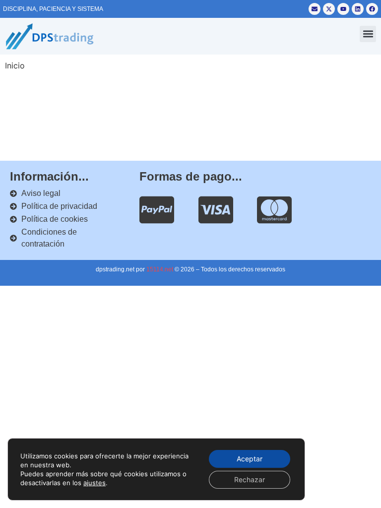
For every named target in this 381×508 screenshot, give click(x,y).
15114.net (159, 269)
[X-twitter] (329, 9)
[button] (368, 34)
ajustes (94, 483)
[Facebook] (372, 9)
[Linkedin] (358, 9)
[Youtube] (343, 9)
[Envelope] (314, 9)
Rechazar (249, 479)
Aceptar (249, 458)
